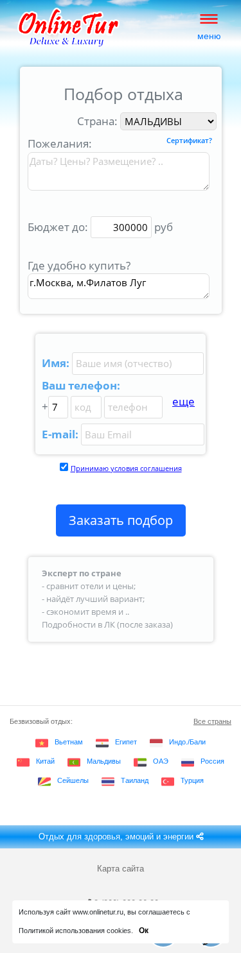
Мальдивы (104, 761)
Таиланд (134, 780)
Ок (143, 930)
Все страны (212, 721)
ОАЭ (160, 761)
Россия (212, 761)
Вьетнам (69, 742)
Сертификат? (189, 140)
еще (183, 401)
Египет (126, 742)
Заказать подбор (121, 520)
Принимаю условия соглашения (126, 468)
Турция (192, 780)
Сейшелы (73, 780)
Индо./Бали (187, 742)
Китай (45, 761)
